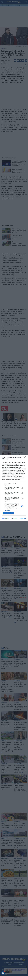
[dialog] (14, 488)
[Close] (25, 457)
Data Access (14, 518)
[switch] (22, 488)
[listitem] (14, 484)
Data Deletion (5, 518)
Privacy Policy (22, 518)
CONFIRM (8, 513)
